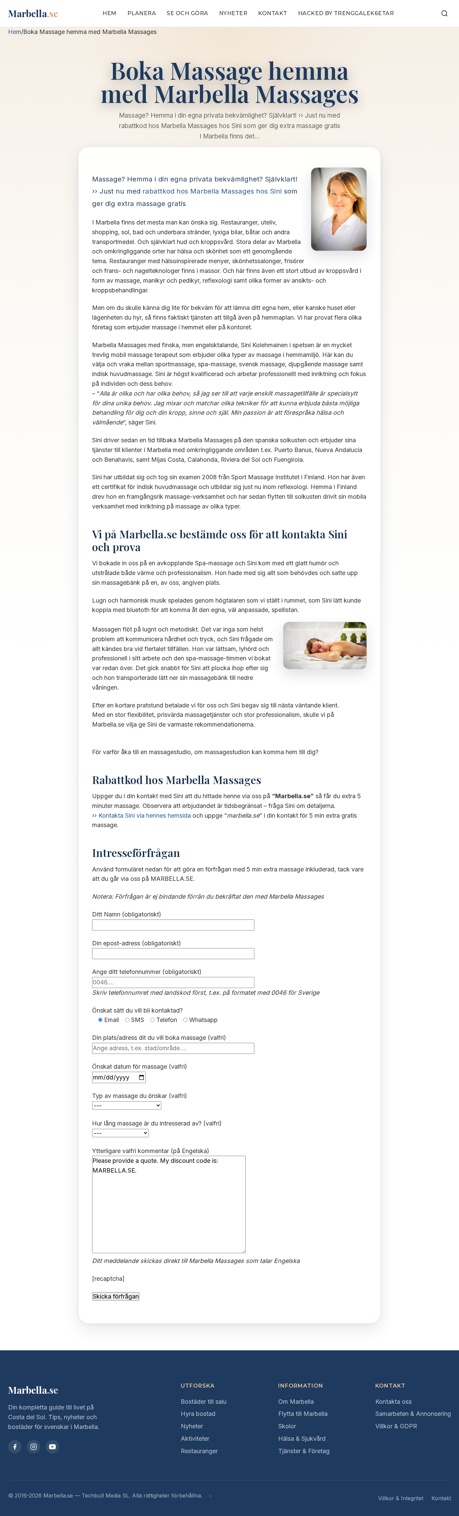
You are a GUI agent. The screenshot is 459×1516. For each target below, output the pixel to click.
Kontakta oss (393, 1401)
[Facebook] (15, 1446)
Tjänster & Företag (304, 1450)
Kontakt (272, 13)
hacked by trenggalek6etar (346, 13)
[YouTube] (52, 1446)
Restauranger (199, 1450)
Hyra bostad (198, 1413)
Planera (141, 13)
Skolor (287, 1426)
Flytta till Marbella (303, 1413)
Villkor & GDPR (396, 1426)
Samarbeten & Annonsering (413, 1413)
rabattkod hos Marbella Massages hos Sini (212, 191)
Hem (109, 13)
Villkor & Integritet (400, 1498)
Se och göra (187, 13)
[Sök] (444, 13)
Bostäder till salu (203, 1401)
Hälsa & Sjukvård (302, 1438)
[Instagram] (33, 1446)
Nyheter (233, 13)
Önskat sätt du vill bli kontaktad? (137, 1010)
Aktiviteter (195, 1438)
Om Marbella (296, 1401)
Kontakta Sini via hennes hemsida (144, 815)
